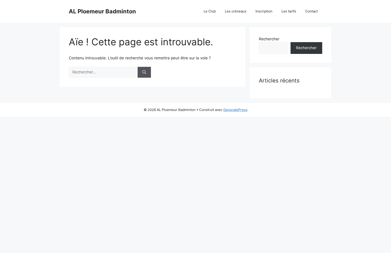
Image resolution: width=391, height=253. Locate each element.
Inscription (263, 11)
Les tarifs (288, 11)
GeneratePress (235, 110)
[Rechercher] (144, 72)
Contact (311, 11)
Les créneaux (235, 11)
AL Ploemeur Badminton (102, 11)
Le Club (210, 11)
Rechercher (269, 39)
